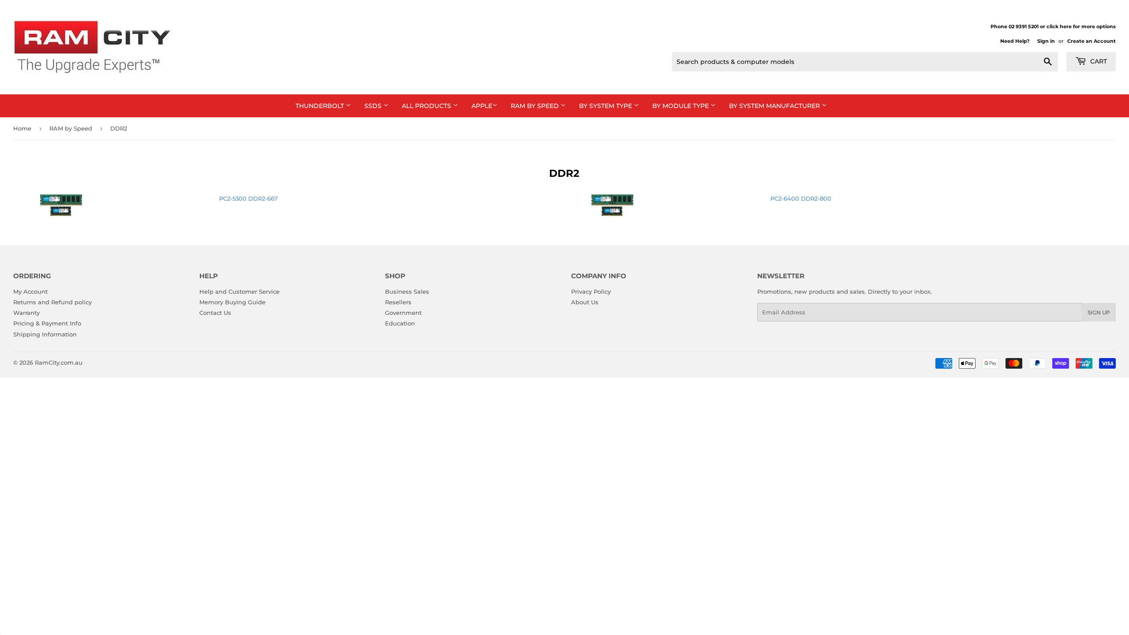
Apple (481, 106)
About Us (584, 302)
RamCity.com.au (58, 362)
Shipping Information (45, 334)
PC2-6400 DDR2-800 (800, 198)
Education (400, 323)
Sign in (1046, 41)
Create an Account (1091, 41)
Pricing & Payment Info (47, 323)
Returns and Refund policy (52, 302)
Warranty (26, 312)
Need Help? (1014, 41)
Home (22, 128)
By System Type (606, 106)
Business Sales (407, 291)
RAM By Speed (536, 106)
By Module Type (681, 106)
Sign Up (1099, 312)
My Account (30, 291)
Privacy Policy (591, 291)
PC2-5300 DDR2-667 (248, 198)
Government (403, 312)
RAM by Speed (70, 128)
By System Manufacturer (775, 106)
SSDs (373, 106)
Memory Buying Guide (232, 302)
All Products (427, 106)
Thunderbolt (320, 106)
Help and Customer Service (239, 291)
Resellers (398, 302)
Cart (1097, 61)
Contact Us (215, 312)
